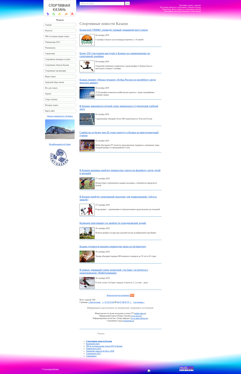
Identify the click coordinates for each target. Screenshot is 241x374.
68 (123, 302)
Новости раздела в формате (120, 295)
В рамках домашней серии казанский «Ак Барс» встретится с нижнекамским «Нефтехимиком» (114, 271)
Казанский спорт (93, 344)
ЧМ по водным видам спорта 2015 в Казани (104, 346)
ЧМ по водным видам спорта (57, 36)
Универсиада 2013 (52, 42)
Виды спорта (50, 76)
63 (111, 302)
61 (106, 302)
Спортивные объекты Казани (57, 65)
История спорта (51, 105)
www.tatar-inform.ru (139, 318)
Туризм (48, 94)
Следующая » (138, 302)
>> (130, 302)
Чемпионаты (50, 48)
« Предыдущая (94, 302)
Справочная (50, 53)
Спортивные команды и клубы (57, 59)
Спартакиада (91, 356)
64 (113, 302)
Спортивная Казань (51, 369)
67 (120, 302)
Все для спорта (51, 88)
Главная (48, 25)
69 (125, 302)
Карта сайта (50, 111)
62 (108, 302)
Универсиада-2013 (93, 348)
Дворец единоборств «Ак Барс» (60, 116)
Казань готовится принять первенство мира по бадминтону (113, 246)
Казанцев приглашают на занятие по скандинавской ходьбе (113, 223)
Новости (48, 30)
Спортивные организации (55, 71)
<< (103, 302)
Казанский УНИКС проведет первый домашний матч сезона (114, 30)
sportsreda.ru (128, 321)
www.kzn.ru (136, 316)
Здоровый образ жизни (54, 82)
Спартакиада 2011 (93, 353)
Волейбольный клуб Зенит (60, 144)
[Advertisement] (120, 161)
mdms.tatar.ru (140, 313)
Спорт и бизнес (51, 99)
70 (128, 302)
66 (118, 302)
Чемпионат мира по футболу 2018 (100, 351)
